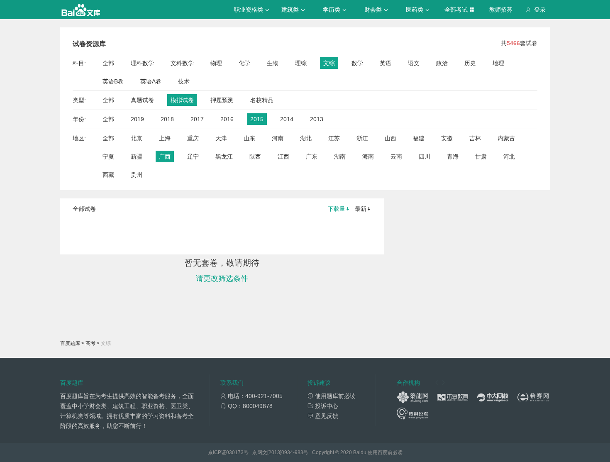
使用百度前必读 (385, 452)
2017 (197, 119)
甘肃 (481, 156)
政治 (442, 63)
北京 (136, 138)
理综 (301, 63)
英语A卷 (150, 81)
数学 (357, 63)
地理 (498, 63)
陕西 (255, 156)
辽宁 (193, 156)
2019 (137, 119)
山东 (249, 138)
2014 (286, 119)
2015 (257, 119)
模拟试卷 (182, 100)
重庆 (193, 138)
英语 (385, 63)
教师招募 (500, 9)
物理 (216, 63)
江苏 (334, 138)
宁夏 (108, 156)
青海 (453, 156)
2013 (316, 119)
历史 (470, 63)
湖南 (340, 156)
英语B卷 (113, 81)
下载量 (336, 208)
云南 (396, 156)
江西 (283, 156)
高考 (90, 343)
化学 (244, 63)
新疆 (136, 156)
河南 (277, 138)
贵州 (136, 174)
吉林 (475, 138)
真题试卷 (142, 100)
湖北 (306, 138)
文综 (329, 63)
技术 (184, 81)
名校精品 (261, 100)
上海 (165, 138)
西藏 (108, 174)
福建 (419, 138)
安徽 (447, 138)
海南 (368, 156)
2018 (167, 119)
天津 (221, 138)
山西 (390, 138)
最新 (360, 208)
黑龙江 (224, 156)
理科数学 (142, 63)
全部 (108, 63)
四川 (424, 156)
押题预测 (222, 100)
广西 (165, 156)
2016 (227, 119)
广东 (311, 156)
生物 (272, 63)
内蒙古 (506, 138)
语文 (414, 63)
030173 (235, 452)
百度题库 (70, 343)
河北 (509, 156)
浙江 (362, 138)
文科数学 (182, 63)
